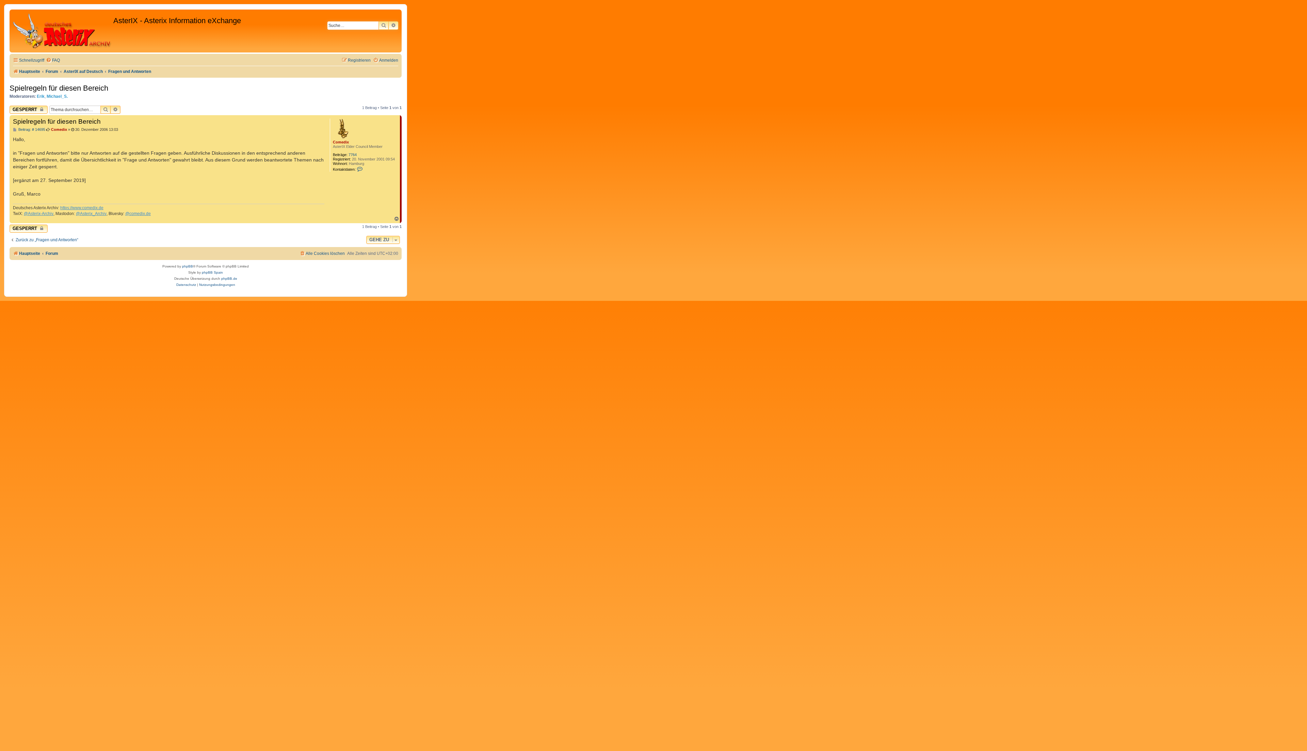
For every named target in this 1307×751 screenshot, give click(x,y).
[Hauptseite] (62, 31)
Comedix (341, 142)
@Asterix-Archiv (38, 213)
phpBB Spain (212, 272)
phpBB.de (229, 278)
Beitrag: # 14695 (31, 129)
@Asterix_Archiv (91, 213)
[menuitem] (53, 60)
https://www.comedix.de (81, 207)
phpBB (187, 266)
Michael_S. (57, 96)
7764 (353, 155)
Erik (41, 96)
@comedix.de (138, 213)
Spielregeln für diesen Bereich (59, 88)
